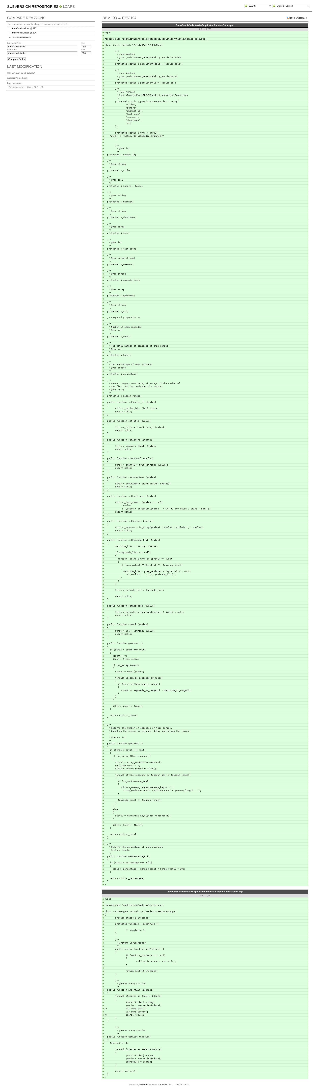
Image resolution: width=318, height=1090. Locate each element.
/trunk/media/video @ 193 (24, 28)
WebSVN (143, 1085)
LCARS (69, 6)
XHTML (180, 1085)
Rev (83, 43)
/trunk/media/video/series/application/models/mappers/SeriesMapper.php (205, 891)
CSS (187, 1085)
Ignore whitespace (298, 18)
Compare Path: (14, 43)
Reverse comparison (21, 37)
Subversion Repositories (32, 6)
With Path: (12, 49)
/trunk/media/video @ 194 (24, 32)
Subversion (162, 1085)
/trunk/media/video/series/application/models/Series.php (205, 25)
